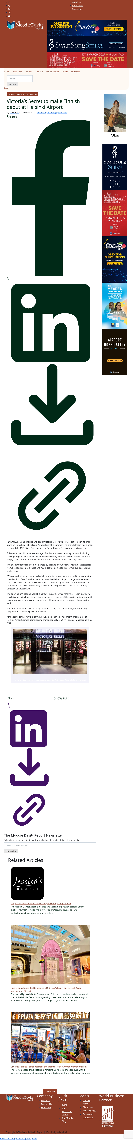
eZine (64, 1104)
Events (65, 72)
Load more (50, 1091)
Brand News (17, 72)
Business (29, 72)
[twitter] (8, 278)
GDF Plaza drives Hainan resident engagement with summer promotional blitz (49, 1066)
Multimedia (75, 72)
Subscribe (77, 9)
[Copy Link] (50, 493)
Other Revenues (52, 72)
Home (6, 72)
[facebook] (50, 197)
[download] (50, 406)
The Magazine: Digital (67, 1111)
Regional (39, 72)
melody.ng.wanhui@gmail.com (52, 112)
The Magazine (24, 1138)
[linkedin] (50, 321)
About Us (76, 2)
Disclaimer (88, 1107)
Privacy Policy (89, 1110)
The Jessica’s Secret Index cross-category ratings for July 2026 (41, 903)
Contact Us (77, 5)
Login (6, 88)
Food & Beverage (8, 1138)
